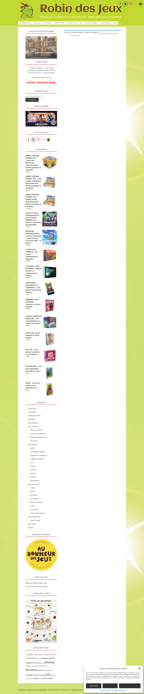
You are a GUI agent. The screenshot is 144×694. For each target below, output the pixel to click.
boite (40, 658)
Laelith (32, 466)
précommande (39, 675)
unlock (36, 678)
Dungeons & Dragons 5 (39, 455)
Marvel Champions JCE (38, 437)
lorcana (31, 669)
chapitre (30, 662)
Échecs (32, 491)
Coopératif (32, 412)
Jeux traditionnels (91, 23)
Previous (21, 35)
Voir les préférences (129, 686)
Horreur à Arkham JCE (38, 434)
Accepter (93, 686)
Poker (32, 506)
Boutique (37, 23)
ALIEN (32, 448)
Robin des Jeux (32, 690)
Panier (115, 23)
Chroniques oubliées (37, 452)
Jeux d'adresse (33, 423)
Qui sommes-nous (25, 23)
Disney (49, 662)
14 (49, 654)
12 (45, 654)
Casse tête (32, 408)
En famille (33, 495)
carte (52, 658)
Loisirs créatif (35, 520)
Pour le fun (34, 509)
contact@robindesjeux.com (41, 77)
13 (47, 654)
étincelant (48, 678)
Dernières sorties (34, 416)
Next (61, 35)
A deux (32, 488)
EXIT (45, 666)
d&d (39, 663)
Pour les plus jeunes (37, 513)
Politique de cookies (106, 690)
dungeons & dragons (32, 666)
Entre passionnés (36, 502)
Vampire (33, 477)
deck (42, 663)
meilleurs (41, 670)
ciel (35, 662)
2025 (36, 658)
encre (41, 666)
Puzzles (31, 527)
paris (51, 670)
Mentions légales (77, 690)
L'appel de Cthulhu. (37, 459)
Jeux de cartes (72, 23)
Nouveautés (48, 23)
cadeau (45, 658)
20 (34, 658)
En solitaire (34, 499)
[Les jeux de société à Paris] (70, 10)
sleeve (53, 675)
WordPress (21, 690)
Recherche (32, 100)
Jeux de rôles (32, 444)
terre (27, 679)
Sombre (33, 470)
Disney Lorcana (36, 430)
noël (47, 670)
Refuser (110, 686)
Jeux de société (60, 23)
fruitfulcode (42, 690)
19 (31, 658)
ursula (41, 679)
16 (54, 654)
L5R (31, 462)
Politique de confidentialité (119, 690)
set (48, 674)
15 (52, 654)
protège (29, 675)
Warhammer (34, 481)
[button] (139, 668)
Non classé (32, 524)
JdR (81, 23)
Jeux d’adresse (105, 23)
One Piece (34, 441)
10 (40, 654)
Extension (31, 419)
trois (30, 678)
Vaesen (33, 473)
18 (29, 658)
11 (42, 654)
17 (27, 658)
